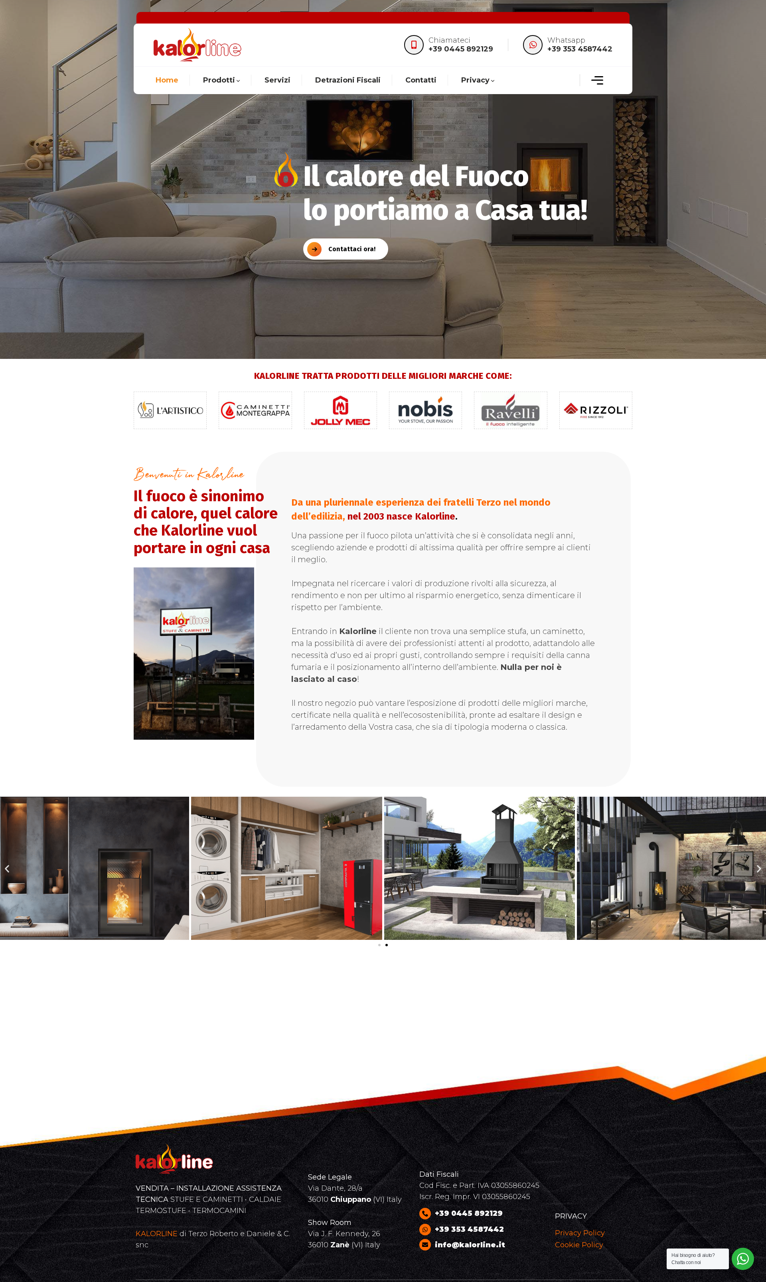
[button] (7, 868)
